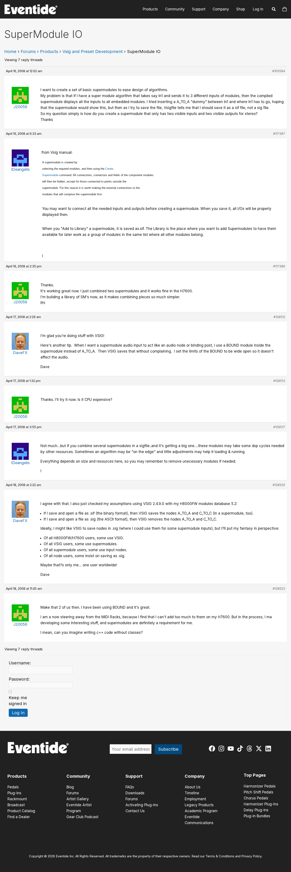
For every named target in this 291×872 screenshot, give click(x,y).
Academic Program (201, 811)
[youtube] (232, 748)
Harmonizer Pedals (260, 786)
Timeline (192, 793)
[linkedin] (269, 748)
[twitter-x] (260, 748)
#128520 (279, 485)
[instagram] (222, 748)
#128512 (279, 317)
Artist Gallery (77, 799)
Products (150, 9)
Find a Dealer (18, 817)
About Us (192, 787)
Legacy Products (199, 805)
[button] (274, 9)
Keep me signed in (18, 700)
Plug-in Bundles (257, 816)
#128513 (279, 381)
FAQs (129, 787)
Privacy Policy (251, 856)
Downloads (134, 793)
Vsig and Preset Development (92, 51)
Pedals (13, 787)
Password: (19, 679)
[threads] (250, 748)
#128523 (279, 589)
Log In (258, 9)
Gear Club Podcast (82, 817)
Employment (195, 799)
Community (175, 9)
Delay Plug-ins (256, 810)
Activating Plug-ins (141, 805)
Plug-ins (14, 793)
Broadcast (16, 805)
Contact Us (135, 811)
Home (10, 51)
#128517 (279, 427)
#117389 (279, 266)
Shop (240, 9)
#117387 (279, 134)
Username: (20, 662)
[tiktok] (241, 748)
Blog (70, 787)
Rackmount (17, 799)
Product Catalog (21, 811)
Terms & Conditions (220, 856)
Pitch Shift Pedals (258, 792)
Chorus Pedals (256, 798)
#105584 (278, 71)
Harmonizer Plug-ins (261, 804)
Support (198, 9)
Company (221, 9)
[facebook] (213, 748)
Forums (28, 51)
